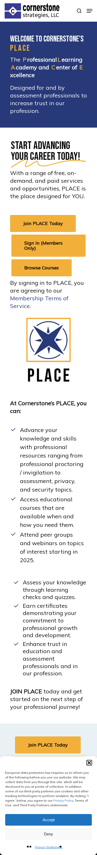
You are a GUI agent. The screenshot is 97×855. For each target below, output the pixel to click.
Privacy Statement (48, 847)
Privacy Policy (63, 800)
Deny (48, 834)
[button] (89, 762)
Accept (49, 820)
